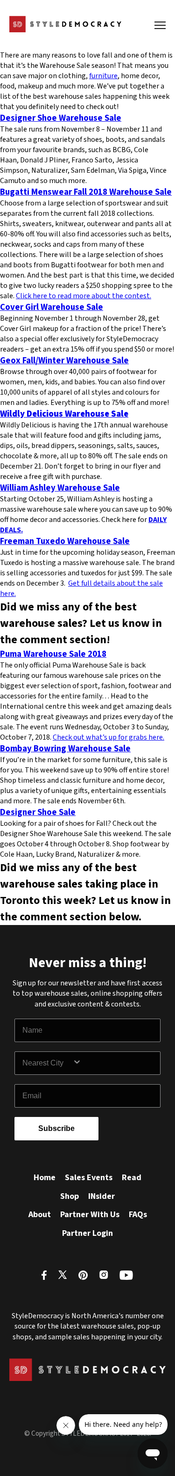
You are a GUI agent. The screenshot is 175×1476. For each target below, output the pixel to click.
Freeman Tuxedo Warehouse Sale (65, 541)
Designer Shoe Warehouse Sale (60, 118)
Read (131, 1177)
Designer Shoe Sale (38, 812)
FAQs (138, 1214)
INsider (101, 1196)
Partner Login (87, 1233)
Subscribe (56, 1128)
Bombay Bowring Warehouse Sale (65, 748)
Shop (69, 1196)
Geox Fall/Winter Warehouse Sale (64, 360)
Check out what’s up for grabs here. (108, 737)
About (39, 1214)
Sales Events (88, 1177)
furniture (103, 76)
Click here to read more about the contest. (83, 296)
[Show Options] (114, 1063)
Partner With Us (89, 1214)
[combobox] (47, 1063)
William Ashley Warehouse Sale (60, 488)
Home (45, 1177)
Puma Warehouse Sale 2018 (53, 654)
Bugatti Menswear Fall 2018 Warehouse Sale (86, 192)
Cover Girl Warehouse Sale (51, 307)
